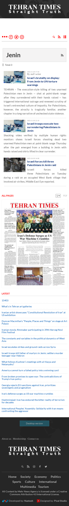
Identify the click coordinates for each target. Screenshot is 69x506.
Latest (6, 293)
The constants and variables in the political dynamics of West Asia (33, 339)
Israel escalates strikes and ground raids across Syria (29, 347)
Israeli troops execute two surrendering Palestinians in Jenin (43, 127)
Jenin (13, 55)
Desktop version (34, 423)
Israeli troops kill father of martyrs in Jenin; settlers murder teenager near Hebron (32, 354)
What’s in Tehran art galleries (17, 306)
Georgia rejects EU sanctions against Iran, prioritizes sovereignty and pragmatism (29, 386)
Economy (40, 476)
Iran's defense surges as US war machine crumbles (27, 393)
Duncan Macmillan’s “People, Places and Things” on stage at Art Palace (34, 322)
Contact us (33, 438)
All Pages (8, 195)
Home (12, 476)
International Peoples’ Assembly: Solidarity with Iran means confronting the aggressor (32, 409)
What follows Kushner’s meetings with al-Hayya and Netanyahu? (29, 363)
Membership (19, 438)
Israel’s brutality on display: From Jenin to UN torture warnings (43, 81)
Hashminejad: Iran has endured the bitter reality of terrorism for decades (33, 401)
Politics (56, 476)
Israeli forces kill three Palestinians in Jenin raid (42, 163)
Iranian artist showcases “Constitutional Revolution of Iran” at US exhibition (33, 313)
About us (6, 438)
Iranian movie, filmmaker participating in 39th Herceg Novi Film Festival (32, 331)
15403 (5, 300)
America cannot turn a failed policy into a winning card (30, 370)
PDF (65, 195)
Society (25, 476)
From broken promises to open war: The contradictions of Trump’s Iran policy (32, 377)
